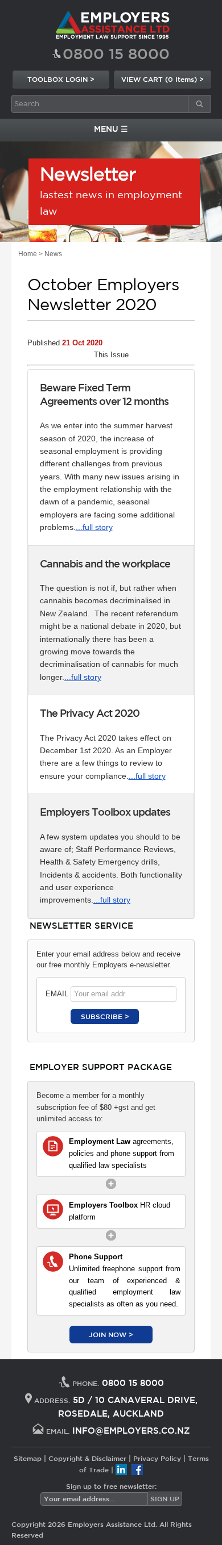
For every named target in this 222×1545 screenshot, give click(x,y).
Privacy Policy (157, 1458)
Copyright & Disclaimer (87, 1458)
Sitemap (28, 1458)
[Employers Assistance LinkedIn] (121, 1469)
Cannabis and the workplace (105, 563)
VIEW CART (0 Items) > (162, 79)
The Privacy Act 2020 (89, 713)
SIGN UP (164, 1498)
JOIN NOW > (111, 1334)
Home (27, 254)
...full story (94, 527)
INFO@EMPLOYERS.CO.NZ (131, 1430)
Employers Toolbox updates (105, 811)
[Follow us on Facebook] (137, 1469)
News (53, 254)
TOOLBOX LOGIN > (60, 79)
